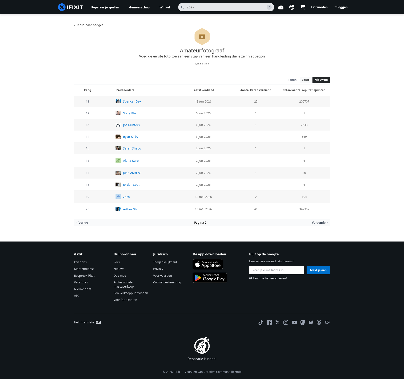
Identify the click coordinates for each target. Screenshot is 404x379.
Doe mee (120, 276)
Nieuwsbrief (82, 289)
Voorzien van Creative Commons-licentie (213, 372)
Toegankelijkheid (165, 262)
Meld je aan (318, 270)
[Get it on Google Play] (210, 278)
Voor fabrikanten (125, 300)
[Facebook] (269, 322)
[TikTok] (260, 322)
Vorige (82, 222)
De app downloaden (209, 254)
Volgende (320, 222)
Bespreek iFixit (84, 276)
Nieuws (119, 269)
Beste (306, 80)
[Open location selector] (292, 7)
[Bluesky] (311, 322)
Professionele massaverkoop (124, 284)
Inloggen (341, 7)
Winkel (165, 7)
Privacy (158, 269)
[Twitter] (277, 322)
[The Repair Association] (327, 322)
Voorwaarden (162, 276)
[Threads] (319, 322)
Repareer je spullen (105, 7)
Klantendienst (84, 269)
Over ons (80, 262)
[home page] (70, 7)
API (76, 296)
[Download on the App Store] (208, 264)
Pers (117, 262)
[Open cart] (303, 7)
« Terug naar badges (88, 25)
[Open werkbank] (281, 7)
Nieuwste (321, 80)
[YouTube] (294, 322)
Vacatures (81, 282)
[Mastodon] (302, 322)
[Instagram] (285, 322)
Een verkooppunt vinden (131, 293)
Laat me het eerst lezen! (270, 278)
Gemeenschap (139, 7)
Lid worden (319, 7)
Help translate (84, 322)
